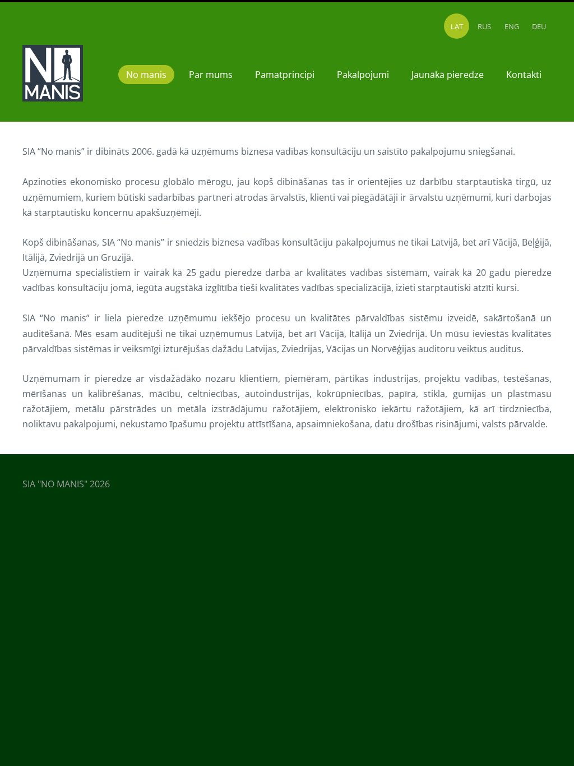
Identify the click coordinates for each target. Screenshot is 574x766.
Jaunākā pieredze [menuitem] (447, 74)
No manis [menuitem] (146, 74)
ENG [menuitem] (511, 26)
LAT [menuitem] (457, 26)
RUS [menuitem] (484, 26)
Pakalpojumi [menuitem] (363, 74)
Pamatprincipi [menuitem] (284, 74)
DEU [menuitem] (539, 26)
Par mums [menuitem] (211, 74)
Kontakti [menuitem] (523, 74)
